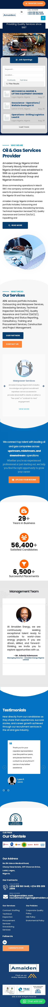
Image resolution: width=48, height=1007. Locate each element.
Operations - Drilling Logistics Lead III (28, 116)
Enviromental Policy (35, 920)
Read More (24, 49)
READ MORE (16, 225)
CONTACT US (12, 344)
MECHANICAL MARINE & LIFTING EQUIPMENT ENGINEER (27, 92)
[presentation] (5, 386)
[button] (4, 790)
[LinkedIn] (21, 11)
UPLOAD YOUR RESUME (25, 479)
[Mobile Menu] (43, 18)
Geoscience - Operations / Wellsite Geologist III (26, 104)
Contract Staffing (11, 910)
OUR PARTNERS (13, 335)
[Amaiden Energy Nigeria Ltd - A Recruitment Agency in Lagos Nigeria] (10, 15)
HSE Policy (30, 917)
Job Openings (25, 59)
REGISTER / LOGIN (35, 3)
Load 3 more (24, 127)
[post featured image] (24, 368)
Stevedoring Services (24, 380)
